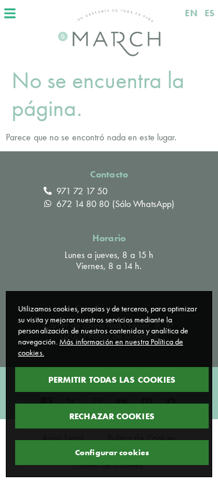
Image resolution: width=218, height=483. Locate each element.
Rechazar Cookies (112, 416)
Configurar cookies (112, 452)
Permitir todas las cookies (112, 379)
